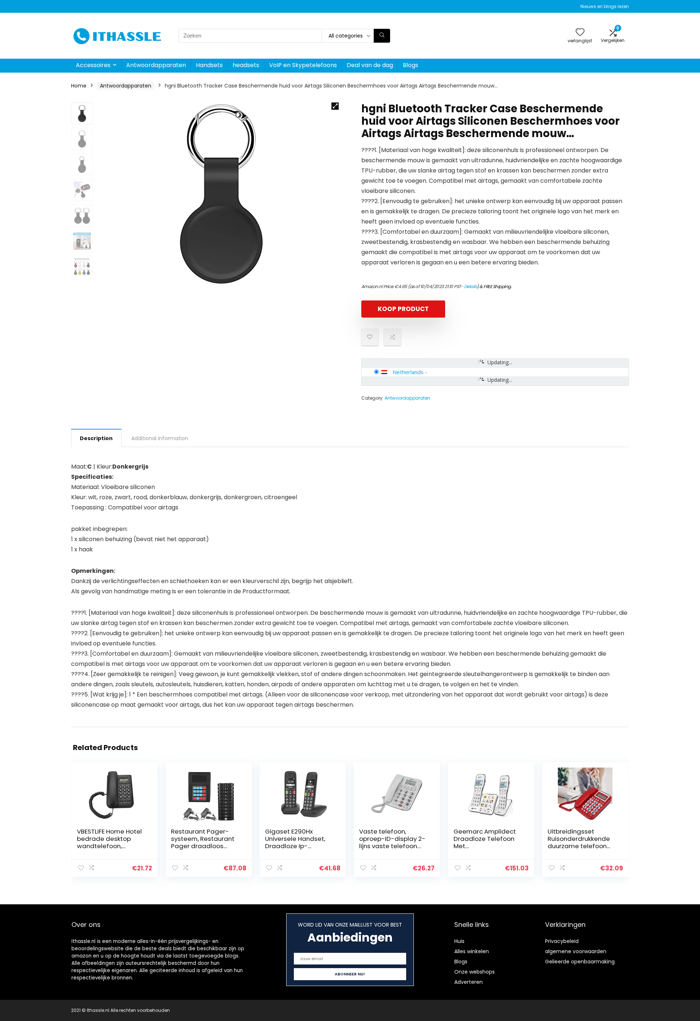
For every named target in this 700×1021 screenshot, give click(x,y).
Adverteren (468, 982)
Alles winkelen (471, 951)
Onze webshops (474, 971)
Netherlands (408, 372)
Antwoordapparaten (156, 65)
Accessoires (93, 65)
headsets (246, 65)
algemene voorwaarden (575, 951)
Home (78, 85)
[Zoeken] (382, 36)
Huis (459, 941)
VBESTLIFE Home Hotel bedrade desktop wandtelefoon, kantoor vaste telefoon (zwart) (109, 846)
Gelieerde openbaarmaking (580, 961)
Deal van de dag (370, 65)
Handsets (209, 65)
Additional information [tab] (159, 438)
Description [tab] (96, 438)
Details (470, 286)
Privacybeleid (562, 941)
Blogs (410, 65)
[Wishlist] (580, 33)
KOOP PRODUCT (403, 308)
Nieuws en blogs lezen (604, 6)
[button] (335, 106)
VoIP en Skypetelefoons (303, 65)
